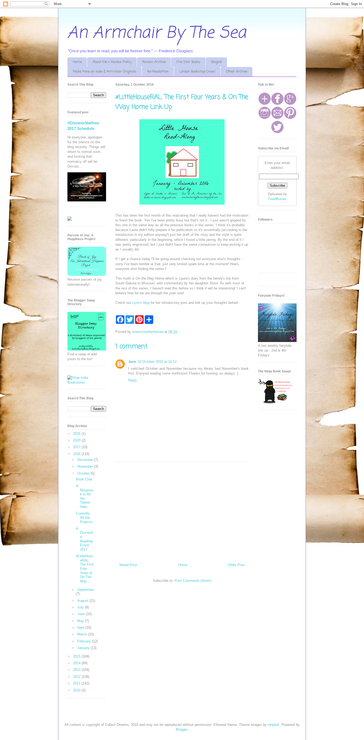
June (81, 614)
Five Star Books (188, 62)
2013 (77, 670)
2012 (77, 677)
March (82, 634)
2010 (77, 690)
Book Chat (84, 479)
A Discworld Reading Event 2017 (84, 539)
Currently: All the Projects (84, 517)
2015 (77, 656)
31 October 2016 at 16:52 (157, 362)
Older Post (236, 565)
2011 (77, 683)
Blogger (181, 729)
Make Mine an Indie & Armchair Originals (104, 71)
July (81, 607)
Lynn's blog (140, 303)
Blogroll (216, 62)
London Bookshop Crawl (197, 71)
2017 (77, 447)
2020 (77, 440)
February (84, 641)
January (84, 648)
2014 (77, 663)
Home (77, 62)
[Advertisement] (182, 510)
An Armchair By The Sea (156, 33)
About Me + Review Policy (112, 62)
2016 (77, 454)
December (85, 460)
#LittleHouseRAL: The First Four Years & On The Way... (85, 568)
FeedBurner (277, 199)
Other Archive (236, 71)
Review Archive (154, 62)
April (81, 628)
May (81, 621)
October (84, 473)
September (85, 590)
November (85, 466)
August (83, 601)
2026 (77, 434)
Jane (132, 362)
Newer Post (128, 565)
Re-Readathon (158, 71)
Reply (132, 380)
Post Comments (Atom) (193, 581)
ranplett (273, 725)
